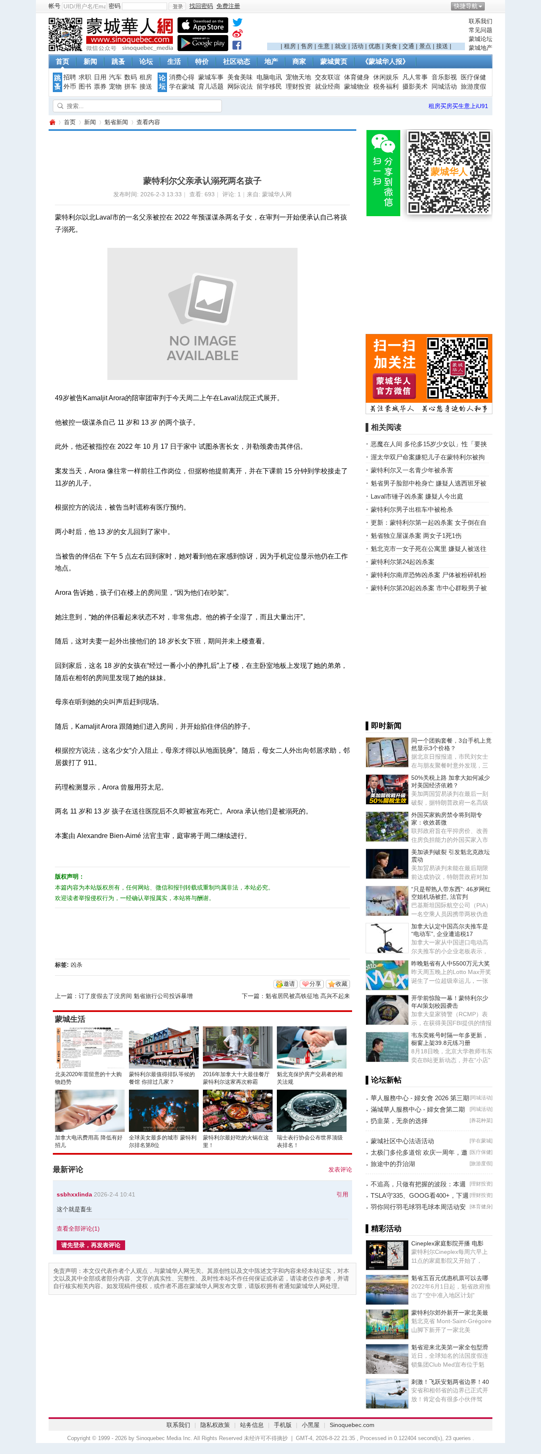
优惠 (374, 46)
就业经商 (327, 86)
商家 (299, 61)
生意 (324, 46)
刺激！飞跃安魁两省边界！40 (450, 1381)
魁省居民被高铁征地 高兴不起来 (307, 996)
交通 (408, 46)
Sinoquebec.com (352, 1424)
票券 (100, 86)
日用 (100, 77)
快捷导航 (466, 6)
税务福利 (386, 86)
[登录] (177, 6)
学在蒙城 (181, 86)
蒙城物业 (356, 86)
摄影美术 (415, 86)
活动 (357, 46)
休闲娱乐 (386, 77)
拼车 (130, 86)
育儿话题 (211, 86)
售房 (307, 46)
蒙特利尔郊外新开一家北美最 (449, 1312)
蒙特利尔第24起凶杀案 (402, 561)
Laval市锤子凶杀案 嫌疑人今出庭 (417, 496)
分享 (315, 983)
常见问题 (480, 30)
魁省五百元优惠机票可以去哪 (449, 1278)
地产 (271, 61)
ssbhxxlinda (74, 1194)
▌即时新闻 (384, 726)
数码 (130, 77)
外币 (69, 86)
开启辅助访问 (490, 6)
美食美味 (240, 77)
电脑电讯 (269, 77)
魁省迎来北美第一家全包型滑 (449, 1347)
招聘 (69, 77)
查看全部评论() (78, 1228)
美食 (391, 46)
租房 (290, 46)
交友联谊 (327, 77)
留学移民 (269, 86)
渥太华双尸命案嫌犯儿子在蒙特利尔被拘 (428, 457)
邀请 (289, 983)
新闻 (90, 61)
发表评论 (340, 1169)
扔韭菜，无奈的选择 (399, 1120)
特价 (202, 61)
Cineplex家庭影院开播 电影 (447, 1243)
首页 (62, 61)
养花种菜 (481, 1120)
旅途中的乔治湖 (393, 1163)
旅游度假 (473, 86)
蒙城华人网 (52, 122)
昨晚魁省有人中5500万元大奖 (450, 963)
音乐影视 (444, 77)
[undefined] (237, 24)
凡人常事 (415, 77)
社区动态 (236, 61)
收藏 (341, 983)
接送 (442, 46)
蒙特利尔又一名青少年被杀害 (412, 470)
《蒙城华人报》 (385, 61)
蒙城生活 (70, 1019)
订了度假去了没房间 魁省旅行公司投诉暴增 (136, 996)
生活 (174, 61)
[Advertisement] (366, 30)
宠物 (115, 86)
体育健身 (356, 77)
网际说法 (240, 86)
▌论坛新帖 (384, 1080)
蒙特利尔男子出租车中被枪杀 (412, 509)
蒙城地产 (480, 47)
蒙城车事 (211, 77)
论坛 (146, 61)
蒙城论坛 (480, 38)
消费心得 (181, 77)
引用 (342, 1194)
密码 (114, 6)
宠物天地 (298, 77)
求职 (85, 77)
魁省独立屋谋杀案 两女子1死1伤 (416, 535)
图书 (85, 86)
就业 (341, 46)
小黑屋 (311, 1424)
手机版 (283, 1424)
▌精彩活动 (384, 1228)
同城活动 (444, 86)
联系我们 (480, 21)
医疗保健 (473, 77)
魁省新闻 (116, 122)
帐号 (54, 6)
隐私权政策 (215, 1424)
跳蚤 (118, 61)
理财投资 (298, 86)
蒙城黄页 (333, 61)
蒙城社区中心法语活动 (402, 1141)
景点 (425, 46)
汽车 (115, 77)
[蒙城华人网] (112, 49)
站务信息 (252, 1424)
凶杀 (76, 964)
